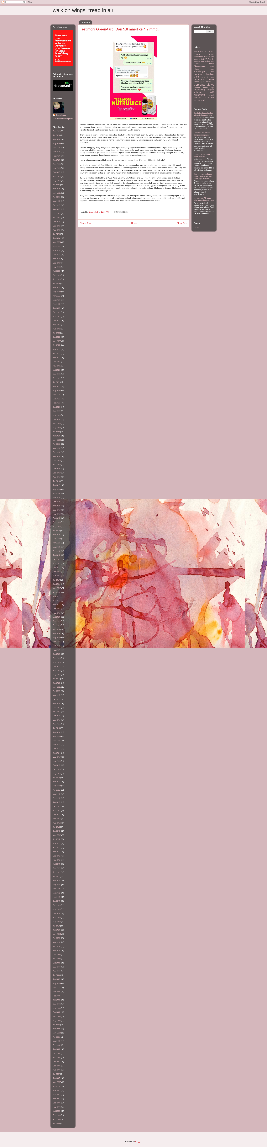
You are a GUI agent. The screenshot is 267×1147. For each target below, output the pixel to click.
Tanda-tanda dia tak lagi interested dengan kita (203, 114)
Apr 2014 (56, 740)
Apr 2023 (56, 296)
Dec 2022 (56, 312)
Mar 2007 (56, 1090)
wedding (197, 100)
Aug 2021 (56, 378)
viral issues (208, 97)
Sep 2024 (56, 226)
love (212, 71)
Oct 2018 (56, 518)
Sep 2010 (56, 917)
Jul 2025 (56, 185)
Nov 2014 (56, 712)
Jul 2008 (56, 1025)
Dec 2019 (56, 461)
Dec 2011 (56, 856)
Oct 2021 (56, 370)
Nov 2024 (56, 218)
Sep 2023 (56, 275)
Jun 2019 (56, 485)
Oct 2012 (56, 815)
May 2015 (57, 687)
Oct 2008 (56, 1012)
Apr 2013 (56, 790)
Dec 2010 (56, 905)
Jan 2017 (56, 605)
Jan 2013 (56, 802)
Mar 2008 (56, 1041)
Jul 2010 (56, 926)
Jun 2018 (56, 535)
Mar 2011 (56, 893)
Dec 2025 (56, 164)
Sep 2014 (56, 720)
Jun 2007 (56, 1078)
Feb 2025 (56, 205)
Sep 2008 (56, 1016)
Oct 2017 (56, 568)
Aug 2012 (56, 823)
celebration (198, 57)
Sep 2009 (56, 967)
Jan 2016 (56, 654)
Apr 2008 (56, 1037)
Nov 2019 (56, 465)
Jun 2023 (56, 288)
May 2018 (57, 539)
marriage (198, 74)
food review (205, 61)
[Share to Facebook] (123, 212)
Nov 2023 (56, 267)
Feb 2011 (56, 897)
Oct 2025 (56, 172)
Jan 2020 (56, 456)
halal (212, 67)
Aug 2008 (56, 1020)
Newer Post (86, 223)
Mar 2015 (56, 695)
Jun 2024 (56, 238)
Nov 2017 (56, 563)
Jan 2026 (56, 160)
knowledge (199, 71)
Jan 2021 (56, 407)
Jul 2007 (56, 1074)
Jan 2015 (56, 703)
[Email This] (115, 212)
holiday (211, 69)
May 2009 (57, 983)
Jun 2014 (56, 732)
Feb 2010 (56, 946)
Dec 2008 (56, 1004)
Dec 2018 (56, 510)
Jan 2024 (56, 259)
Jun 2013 (56, 782)
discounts (197, 59)
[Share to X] (121, 212)
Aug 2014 (56, 724)
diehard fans (209, 57)
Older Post (182, 223)
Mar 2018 (56, 547)
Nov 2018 (56, 514)
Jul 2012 (56, 827)
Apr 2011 (56, 889)
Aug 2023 (56, 279)
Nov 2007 (56, 1058)
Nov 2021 (56, 366)
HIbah (196, 69)
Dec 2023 (56, 263)
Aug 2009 (56, 971)
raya (212, 87)
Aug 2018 (56, 526)
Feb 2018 (56, 551)
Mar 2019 (56, 498)
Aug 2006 (56, 1119)
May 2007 (57, 1082)
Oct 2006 (56, 1111)
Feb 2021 (56, 403)
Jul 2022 (56, 333)
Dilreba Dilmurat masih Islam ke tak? (203, 155)
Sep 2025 (56, 176)
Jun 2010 (56, 930)
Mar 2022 (56, 349)
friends (211, 63)
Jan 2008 (56, 1049)
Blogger (138, 1141)
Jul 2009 (56, 975)
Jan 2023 (56, 308)
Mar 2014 (56, 745)
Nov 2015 (56, 662)
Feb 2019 (56, 502)
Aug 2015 (56, 675)
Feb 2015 (56, 699)
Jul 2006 (56, 1123)
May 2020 (57, 440)
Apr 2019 (56, 493)
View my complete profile (63, 119)
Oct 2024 (56, 222)
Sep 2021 (56, 374)
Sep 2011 (56, 868)
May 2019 (57, 489)
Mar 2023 (56, 300)
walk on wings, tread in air (83, 10)
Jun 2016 (56, 633)
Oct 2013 (56, 765)
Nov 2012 (56, 810)
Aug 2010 (56, 922)
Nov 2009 (56, 959)
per (213, 82)
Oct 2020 (56, 419)
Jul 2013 (56, 777)
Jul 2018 (56, 531)
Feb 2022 (56, 353)
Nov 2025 (56, 168)
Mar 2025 (56, 201)
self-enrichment (204, 93)
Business (198, 51)
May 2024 (57, 242)
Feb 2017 (56, 601)
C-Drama (209, 51)
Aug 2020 (56, 428)
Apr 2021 (56, 395)
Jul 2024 (56, 234)
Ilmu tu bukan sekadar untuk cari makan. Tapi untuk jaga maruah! (203, 176)
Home (134, 223)
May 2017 (57, 588)
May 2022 (57, 341)
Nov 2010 (56, 909)
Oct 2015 (56, 666)
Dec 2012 (56, 806)
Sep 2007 (56, 1066)
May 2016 (57, 638)
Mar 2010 (56, 942)
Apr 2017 (56, 592)
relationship (199, 89)
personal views (204, 84)
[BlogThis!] (118, 212)
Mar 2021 (56, 399)
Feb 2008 (56, 1045)
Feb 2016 (56, 650)
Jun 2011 (56, 880)
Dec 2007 (56, 1053)
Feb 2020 (56, 452)
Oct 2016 (56, 617)
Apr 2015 (56, 691)
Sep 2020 (56, 423)
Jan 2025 (56, 209)
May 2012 (57, 835)
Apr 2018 (56, 543)
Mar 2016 (56, 646)
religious (210, 90)
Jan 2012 (56, 852)
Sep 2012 (56, 819)
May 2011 (57, 885)
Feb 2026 (56, 156)
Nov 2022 (56, 316)
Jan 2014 (56, 753)
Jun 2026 (56, 139)
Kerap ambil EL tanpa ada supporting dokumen (204, 199)
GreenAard (201, 66)
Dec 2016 (56, 609)
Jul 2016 (56, 629)
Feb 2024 (56, 255)
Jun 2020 (56, 436)
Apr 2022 (56, 345)
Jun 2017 (56, 584)
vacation (198, 97)
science (198, 92)
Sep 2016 (56, 621)
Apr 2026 (56, 148)
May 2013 (57, 786)
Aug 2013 (56, 773)
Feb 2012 (56, 847)
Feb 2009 (56, 996)
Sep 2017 (56, 572)
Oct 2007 (56, 1062)
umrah (211, 95)
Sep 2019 (56, 473)
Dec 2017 (56, 559)
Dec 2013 (56, 757)
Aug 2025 (56, 180)
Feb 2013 (56, 798)
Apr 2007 (56, 1086)
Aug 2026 (56, 131)
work (203, 100)
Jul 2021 (56, 382)
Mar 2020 (56, 448)
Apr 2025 (56, 197)
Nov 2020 (56, 415)
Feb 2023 (56, 304)
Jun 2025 (56, 189)
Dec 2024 (56, 213)
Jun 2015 (56, 683)
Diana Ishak (61, 115)
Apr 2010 (56, 938)
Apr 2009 (56, 988)
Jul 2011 (56, 876)
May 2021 (57, 390)
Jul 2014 (56, 728)
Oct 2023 (56, 271)
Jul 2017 (56, 580)
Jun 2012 (56, 831)
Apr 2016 (56, 642)
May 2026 (57, 143)
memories (199, 79)
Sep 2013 (56, 769)
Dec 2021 (56, 362)
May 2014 (57, 736)
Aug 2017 (56, 576)
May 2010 (57, 934)
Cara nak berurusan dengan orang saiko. (202, 134)
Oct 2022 (56, 320)
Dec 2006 (56, 1103)
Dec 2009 (56, 955)
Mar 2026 (56, 152)
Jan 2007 (56, 1099)
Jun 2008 (56, 1029)
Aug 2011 (56, 872)
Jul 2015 (56, 679)
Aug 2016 (56, 625)
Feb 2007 (56, 1095)
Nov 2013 (56, 761)
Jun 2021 (56, 386)
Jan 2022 (56, 358)
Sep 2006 (56, 1115)
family (204, 59)
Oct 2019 (56, 469)
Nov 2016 (56, 613)
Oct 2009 (56, 963)
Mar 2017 (56, 596)
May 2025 (57, 193)
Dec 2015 (56, 658)
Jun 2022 (56, 337)
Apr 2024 (56, 246)
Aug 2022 (56, 329)
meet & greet (208, 77)
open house (206, 82)
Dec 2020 (56, 411)
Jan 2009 (56, 1000)
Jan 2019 (56, 506)
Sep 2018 (56, 522)
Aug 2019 (56, 477)
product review (201, 87)
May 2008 (57, 1033)
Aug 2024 (56, 230)
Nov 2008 (56, 1008)
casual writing (204, 54)
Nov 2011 (56, 860)
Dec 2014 (56, 708)
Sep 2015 (56, 671)
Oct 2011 (56, 864)
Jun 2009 (56, 979)
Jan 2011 (56, 901)
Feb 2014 (56, 749)
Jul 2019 (56, 481)
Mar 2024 (56, 250)
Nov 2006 (56, 1107)
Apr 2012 (56, 839)
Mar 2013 (56, 794)
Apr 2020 (56, 444)
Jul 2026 (56, 135)
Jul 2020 (56, 432)
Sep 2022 (56, 325)
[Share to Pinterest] (126, 212)
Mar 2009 (56, 992)
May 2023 (57, 292)
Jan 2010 (56, 950)
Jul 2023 (56, 283)
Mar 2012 (56, 843)
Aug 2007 (56, 1070)
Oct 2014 (56, 716)
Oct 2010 (56, 913)
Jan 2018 (56, 555)
